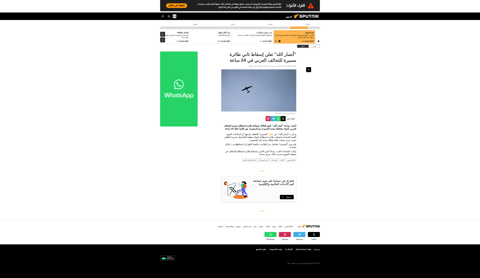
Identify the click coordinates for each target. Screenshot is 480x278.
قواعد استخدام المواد (303, 249)
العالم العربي (291, 160)
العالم (280, 226)
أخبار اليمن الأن (263, 160)
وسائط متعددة (229, 226)
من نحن (317, 249)
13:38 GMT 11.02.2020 (287, 66)
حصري (261, 226)
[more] (308, 69)
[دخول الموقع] (168, 16)
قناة (271, 134)
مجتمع (238, 226)
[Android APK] (167, 258)
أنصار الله (274, 160)
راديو (255, 226)
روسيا (274, 226)
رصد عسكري (247, 226)
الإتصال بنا (289, 249)
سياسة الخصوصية (275, 249)
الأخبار (282, 160)
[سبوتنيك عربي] (307, 19)
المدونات (220, 226)
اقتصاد (268, 226)
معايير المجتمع (261, 249)
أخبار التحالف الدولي (249, 160)
